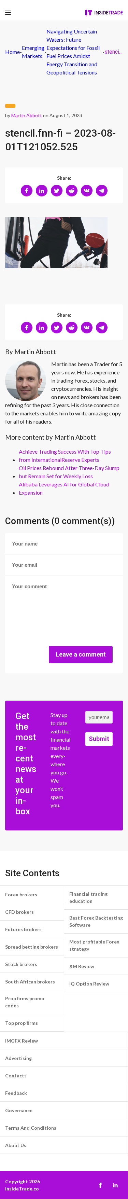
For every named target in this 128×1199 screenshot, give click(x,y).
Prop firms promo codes (24, 1001)
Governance (18, 1110)
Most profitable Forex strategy (94, 945)
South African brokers (30, 981)
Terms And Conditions (30, 1128)
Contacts (16, 1075)
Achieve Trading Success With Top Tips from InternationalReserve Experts (65, 455)
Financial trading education (88, 897)
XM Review (81, 966)
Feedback (16, 1093)
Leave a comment (81, 654)
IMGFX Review (21, 1041)
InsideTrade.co (22, 1188)
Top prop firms (21, 1023)
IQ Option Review (89, 984)
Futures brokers (23, 929)
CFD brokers (19, 912)
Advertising (18, 1058)
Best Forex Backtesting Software (96, 921)
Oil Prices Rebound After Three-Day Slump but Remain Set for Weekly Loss (69, 472)
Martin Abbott (26, 115)
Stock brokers (21, 964)
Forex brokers (21, 894)
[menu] (8, 13)
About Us (15, 1145)
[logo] (104, 12)
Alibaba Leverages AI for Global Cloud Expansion (64, 488)
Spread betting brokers (31, 947)
